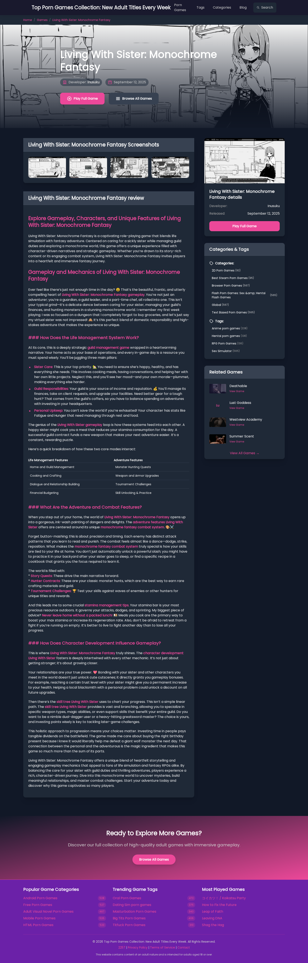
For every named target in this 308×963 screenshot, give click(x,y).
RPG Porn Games (227, 343)
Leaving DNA (212, 918)
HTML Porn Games (38, 925)
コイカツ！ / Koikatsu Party (224, 898)
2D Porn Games (226, 270)
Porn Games (180, 7)
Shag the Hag (213, 925)
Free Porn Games (37, 904)
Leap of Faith (212, 911)
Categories (222, 7)
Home (27, 20)
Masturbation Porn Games (134, 911)
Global (220, 305)
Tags (200, 7)
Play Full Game (86, 98)
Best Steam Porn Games (233, 278)
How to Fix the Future (219, 904)
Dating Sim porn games (132, 904)
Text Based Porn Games (233, 312)
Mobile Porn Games (39, 918)
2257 (121, 947)
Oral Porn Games (127, 898)
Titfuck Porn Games (129, 925)
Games (42, 20)
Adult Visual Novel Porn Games (48, 911)
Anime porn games (229, 328)
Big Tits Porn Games (129, 918)
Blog (243, 7)
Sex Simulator (226, 351)
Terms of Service (162, 947)
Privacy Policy (138, 947)
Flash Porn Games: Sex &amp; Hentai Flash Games (244, 295)
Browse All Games (137, 98)
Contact (183, 947)
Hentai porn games (229, 336)
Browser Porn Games (231, 285)
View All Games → (244, 453)
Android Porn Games (40, 898)
